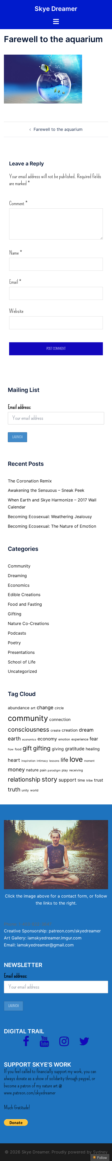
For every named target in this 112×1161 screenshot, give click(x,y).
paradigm (54, 770)
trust (98, 780)
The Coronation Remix (30, 480)
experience (79, 739)
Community (19, 566)
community (28, 718)
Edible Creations (24, 594)
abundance (18, 707)
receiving (76, 770)
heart (14, 760)
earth (14, 739)
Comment (18, 203)
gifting (42, 748)
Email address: (19, 407)
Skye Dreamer (56, 8)
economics (29, 739)
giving (58, 748)
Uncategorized (22, 671)
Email (15, 282)
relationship (24, 779)
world (34, 790)
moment (89, 761)
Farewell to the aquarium (58, 129)
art (33, 708)
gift (27, 748)
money (16, 769)
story (49, 779)
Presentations (21, 652)
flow (11, 749)
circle (59, 708)
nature (32, 769)
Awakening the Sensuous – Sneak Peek (46, 490)
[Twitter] (84, 1043)
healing (93, 748)
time (81, 780)
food (18, 749)
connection (60, 719)
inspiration (28, 761)
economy (47, 738)
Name (15, 252)
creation (70, 730)
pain (43, 770)
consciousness (28, 729)
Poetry (14, 642)
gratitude (74, 748)
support (67, 780)
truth (14, 789)
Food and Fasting (25, 604)
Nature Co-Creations (28, 623)
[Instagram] (64, 1043)
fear (94, 738)
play (65, 770)
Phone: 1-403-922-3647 (28, 924)
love (76, 759)
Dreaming (17, 575)
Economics (18, 585)
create (55, 730)
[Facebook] (26, 1043)
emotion (64, 739)
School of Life (21, 662)
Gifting (14, 613)
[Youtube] (44, 1043)
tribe (89, 780)
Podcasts (17, 633)
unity (25, 790)
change (45, 707)
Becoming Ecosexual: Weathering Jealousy (50, 516)
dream (86, 730)
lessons (54, 761)
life (64, 760)
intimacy (42, 761)
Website (16, 311)
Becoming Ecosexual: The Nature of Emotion (52, 526)
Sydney (100, 1151)
